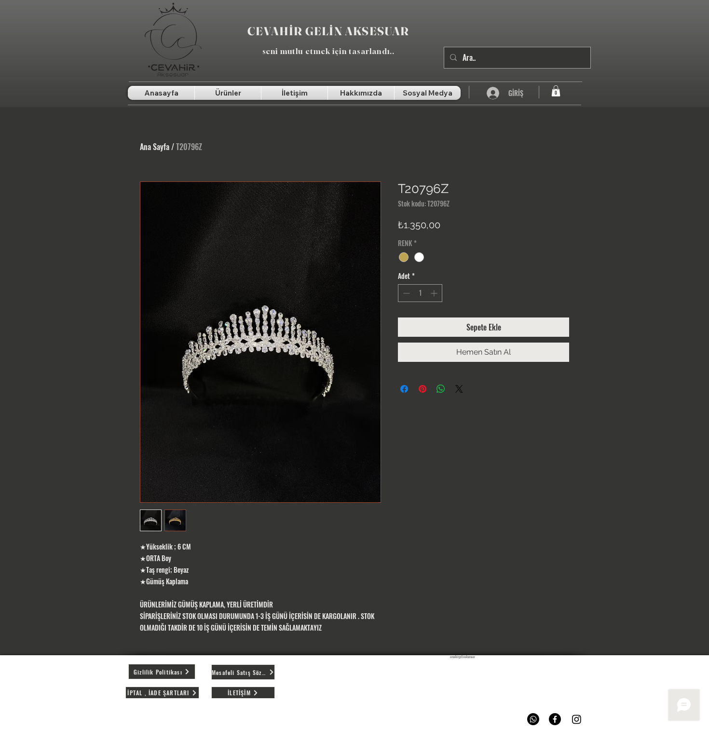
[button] (555, 90)
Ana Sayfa (154, 146)
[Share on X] (459, 389)
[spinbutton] (420, 293)
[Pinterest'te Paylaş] (422, 389)
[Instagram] (577, 719)
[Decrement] (405, 293)
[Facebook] (555, 719)
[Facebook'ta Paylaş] (404, 389)
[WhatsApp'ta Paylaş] (441, 389)
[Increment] (435, 293)
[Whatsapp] (533, 719)
